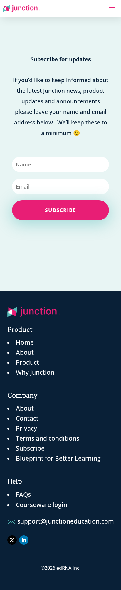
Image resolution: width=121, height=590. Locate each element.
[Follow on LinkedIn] (23, 540)
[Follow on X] (12, 540)
